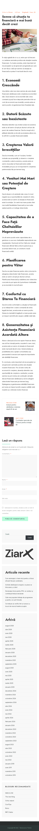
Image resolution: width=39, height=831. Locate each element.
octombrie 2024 (10, 698)
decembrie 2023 (10, 729)
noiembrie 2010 (10, 771)
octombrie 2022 (10, 752)
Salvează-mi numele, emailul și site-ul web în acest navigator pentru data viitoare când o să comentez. (18, 510)
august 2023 (9, 744)
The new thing (10, 797)
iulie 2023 (8, 748)
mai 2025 (8, 675)
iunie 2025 (8, 672)
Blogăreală (25, 12)
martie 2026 (9, 645)
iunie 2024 (8, 710)
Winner (10, 12)
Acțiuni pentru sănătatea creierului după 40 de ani (13, 406)
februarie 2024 (10, 721)
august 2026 (9, 626)
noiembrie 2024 (10, 695)
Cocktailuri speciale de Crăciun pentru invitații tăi (24, 421)
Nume (4, 480)
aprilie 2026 (9, 641)
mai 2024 (8, 714)
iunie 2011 (8, 767)
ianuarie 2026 (10, 652)
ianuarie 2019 (9, 764)
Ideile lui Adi (9, 793)
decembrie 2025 (10, 656)
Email (4, 489)
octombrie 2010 (10, 775)
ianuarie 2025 (9, 687)
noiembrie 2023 (10, 733)
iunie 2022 (8, 756)
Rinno (7, 808)
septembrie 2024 (10, 702)
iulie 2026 (8, 629)
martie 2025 (9, 683)
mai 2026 (8, 637)
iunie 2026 (8, 633)
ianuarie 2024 (9, 725)
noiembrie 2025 (10, 660)
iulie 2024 (8, 706)
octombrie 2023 (10, 737)
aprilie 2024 (9, 718)
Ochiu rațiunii (9, 801)
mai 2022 (8, 760)
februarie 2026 (10, 649)
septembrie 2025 (10, 664)
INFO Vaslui (9, 812)
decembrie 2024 (10, 691)
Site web (5, 498)
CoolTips (8, 804)
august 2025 (9, 668)
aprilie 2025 (9, 679)
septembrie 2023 (10, 741)
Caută (7, 534)
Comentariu (6, 454)
